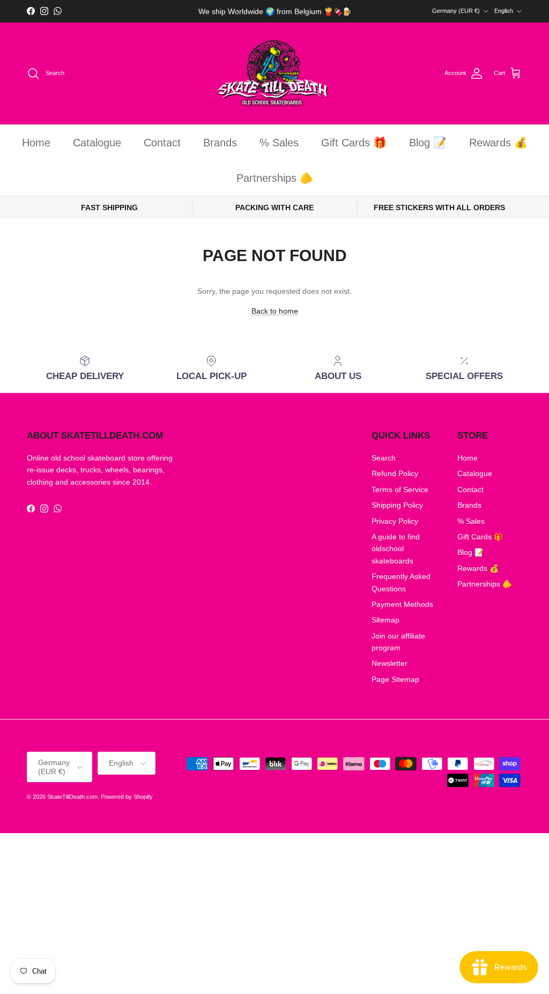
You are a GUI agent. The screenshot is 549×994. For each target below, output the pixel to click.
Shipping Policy (397, 505)
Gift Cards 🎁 (354, 143)
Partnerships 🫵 (274, 178)
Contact (162, 143)
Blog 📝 (428, 143)
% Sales (279, 143)
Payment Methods (402, 604)
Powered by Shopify (127, 796)
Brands (220, 143)
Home (36, 143)
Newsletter (389, 663)
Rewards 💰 (498, 143)
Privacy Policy (395, 521)
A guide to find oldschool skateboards (396, 548)
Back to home (274, 311)
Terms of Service (400, 489)
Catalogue (97, 143)
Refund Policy (395, 473)
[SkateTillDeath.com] (274, 73)
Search (384, 458)
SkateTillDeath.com (72, 796)
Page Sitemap (395, 679)
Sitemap (385, 619)
